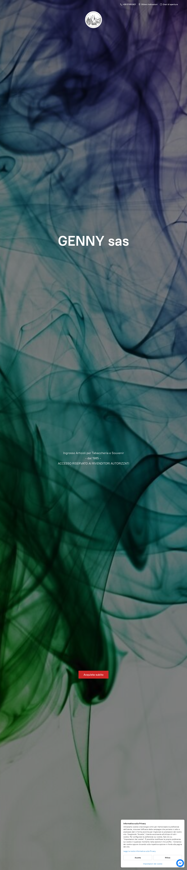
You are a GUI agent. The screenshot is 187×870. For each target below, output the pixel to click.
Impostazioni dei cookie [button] (152, 864)
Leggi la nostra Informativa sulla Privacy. (139, 851)
